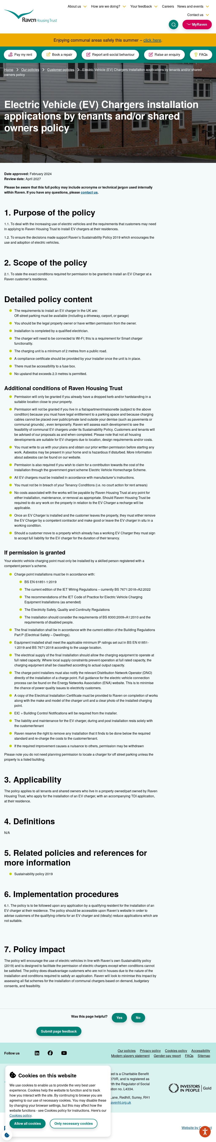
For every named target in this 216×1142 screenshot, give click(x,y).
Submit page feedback (59, 1031)
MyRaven (199, 24)
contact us (89, 192)
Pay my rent (23, 54)
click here (152, 40)
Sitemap (204, 1055)
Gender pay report (167, 1055)
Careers (168, 6)
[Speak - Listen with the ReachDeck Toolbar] (205, 1131)
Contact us (195, 14)
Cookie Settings (7, 1135)
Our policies (30, 69)
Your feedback (141, 6)
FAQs (203, 54)
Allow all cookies (27, 1123)
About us (74, 6)
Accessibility (200, 1050)
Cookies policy (20, 1115)
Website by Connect (197, 1127)
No (138, 1017)
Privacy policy (150, 1050)
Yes (119, 1017)
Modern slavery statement (130, 1055)
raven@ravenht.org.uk (114, 1102)
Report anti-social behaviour (113, 54)
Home (8, 69)
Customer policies (60, 69)
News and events (190, 6)
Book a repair (62, 54)
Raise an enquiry (167, 54)
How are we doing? (105, 6)
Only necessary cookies (73, 1123)
